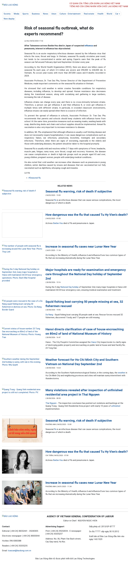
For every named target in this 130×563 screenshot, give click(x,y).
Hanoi (93, 342)
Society (7, 14)
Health (100, 14)
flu (55, 200)
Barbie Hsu (58, 223)
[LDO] (22, 192)
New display (9, 18)
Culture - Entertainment (70, 14)
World (109, 14)
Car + (117, 14)
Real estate (89, 14)
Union (53, 14)
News (45, 14)
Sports (25, 14)
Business (36, 14)
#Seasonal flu (34, 178)
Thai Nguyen (51, 403)
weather (121, 372)
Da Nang (49, 314)
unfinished (115, 406)
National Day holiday (69, 287)
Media (16, 14)
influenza (88, 45)
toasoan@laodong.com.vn (19, 550)
